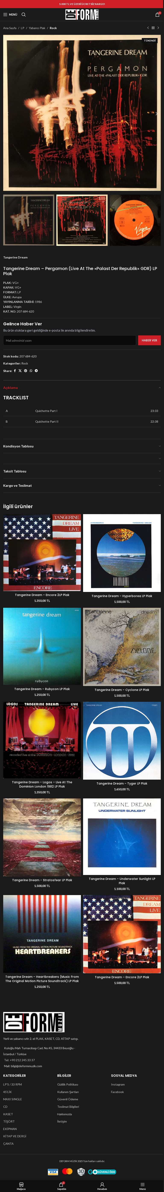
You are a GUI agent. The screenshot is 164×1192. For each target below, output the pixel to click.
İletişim (62, 1121)
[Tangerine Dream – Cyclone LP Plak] (122, 647)
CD (5, 1106)
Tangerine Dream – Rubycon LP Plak (42, 689)
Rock (53, 28)
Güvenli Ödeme (67, 1099)
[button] (7, 113)
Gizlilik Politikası (67, 1084)
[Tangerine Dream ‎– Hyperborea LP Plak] (122, 553)
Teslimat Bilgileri (68, 1106)
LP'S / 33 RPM (12, 1084)
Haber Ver (149, 340)
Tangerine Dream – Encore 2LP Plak (42, 595)
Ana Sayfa (9, 28)
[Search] (23, 14)
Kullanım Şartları (68, 1092)
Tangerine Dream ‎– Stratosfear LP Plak (42, 880)
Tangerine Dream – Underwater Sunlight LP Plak (122, 881)
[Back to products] (153, 28)
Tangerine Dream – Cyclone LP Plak (122, 690)
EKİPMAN (10, 1129)
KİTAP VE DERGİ (14, 1136)
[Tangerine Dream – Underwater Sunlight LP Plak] (122, 836)
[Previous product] (148, 28)
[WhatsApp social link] (31, 371)
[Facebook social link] (14, 371)
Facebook (117, 1092)
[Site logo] (82, 14)
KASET (8, 1114)
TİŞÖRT (9, 1121)
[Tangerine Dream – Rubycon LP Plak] (42, 646)
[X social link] (20, 371)
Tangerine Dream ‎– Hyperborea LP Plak (122, 596)
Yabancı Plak (37, 28)
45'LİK (7, 1092)
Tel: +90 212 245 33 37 (19, 1060)
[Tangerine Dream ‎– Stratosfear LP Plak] (42, 837)
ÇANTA (8, 1143)
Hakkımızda (64, 1114)
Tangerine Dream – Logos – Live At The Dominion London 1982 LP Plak (42, 784)
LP (22, 28)
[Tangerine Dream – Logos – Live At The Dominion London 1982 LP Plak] (42, 740)
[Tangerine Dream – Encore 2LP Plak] (42, 552)
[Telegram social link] (36, 371)
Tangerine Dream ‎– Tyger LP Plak (122, 783)
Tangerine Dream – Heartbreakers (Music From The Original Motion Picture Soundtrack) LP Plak (42, 979)
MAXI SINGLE (12, 1099)
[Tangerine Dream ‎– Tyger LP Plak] (122, 741)
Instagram (118, 1084)
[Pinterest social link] (25, 371)
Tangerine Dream (15, 257)
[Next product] (158, 28)
